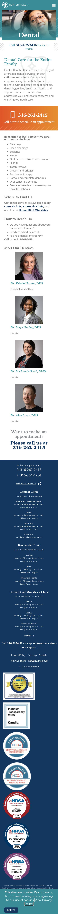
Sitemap (32, 655)
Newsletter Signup (38, 660)
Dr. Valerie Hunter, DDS (27, 283)
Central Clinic (12, 206)
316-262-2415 (27, 45)
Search (43, 655)
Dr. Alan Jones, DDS (24, 415)
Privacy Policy (18, 655)
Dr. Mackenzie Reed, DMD (28, 371)
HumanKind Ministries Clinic (29, 592)
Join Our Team (18, 660)
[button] (54, 5)
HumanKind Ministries (33, 210)
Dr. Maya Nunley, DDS (26, 327)
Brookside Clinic (33, 206)
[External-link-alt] (39, 483)
